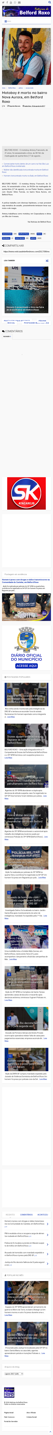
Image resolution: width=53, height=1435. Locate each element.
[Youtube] (11, 2)
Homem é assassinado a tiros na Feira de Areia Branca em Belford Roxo (25, 308)
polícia (21, 88)
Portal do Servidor (11, 1421)
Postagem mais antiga (36, 323)
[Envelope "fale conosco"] (19, 2)
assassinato (29, 88)
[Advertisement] (26, 127)
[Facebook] (7, 2)
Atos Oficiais (31, 1413)
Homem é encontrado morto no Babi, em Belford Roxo (26, 176)
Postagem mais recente (17, 321)
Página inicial (8, 1413)
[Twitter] (3, 2)
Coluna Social (31, 1417)
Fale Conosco (9, 1417)
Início (3, 88)
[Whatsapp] (15, 2)
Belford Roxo (12, 88)
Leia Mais (11, 717)
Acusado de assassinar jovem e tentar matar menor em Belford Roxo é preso (25, 285)
